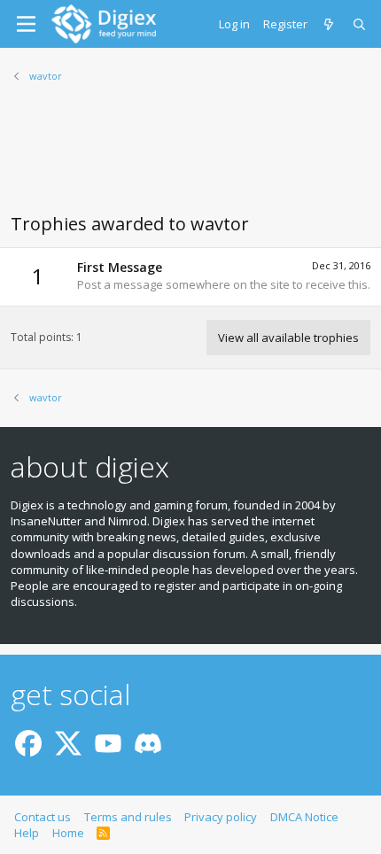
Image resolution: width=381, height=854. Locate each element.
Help (26, 833)
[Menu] (26, 24)
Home (68, 833)
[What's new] (330, 24)
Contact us (42, 817)
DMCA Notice (304, 817)
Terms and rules (128, 817)
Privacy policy (220, 817)
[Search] (360, 24)
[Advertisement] (190, 158)
